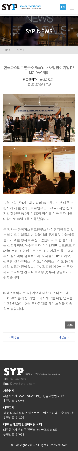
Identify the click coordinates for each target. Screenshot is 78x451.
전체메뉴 (72, 7)
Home (6, 50)
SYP (64, 445)
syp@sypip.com (24, 383)
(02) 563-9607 (18, 379)
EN (63, 7)
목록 (70, 325)
